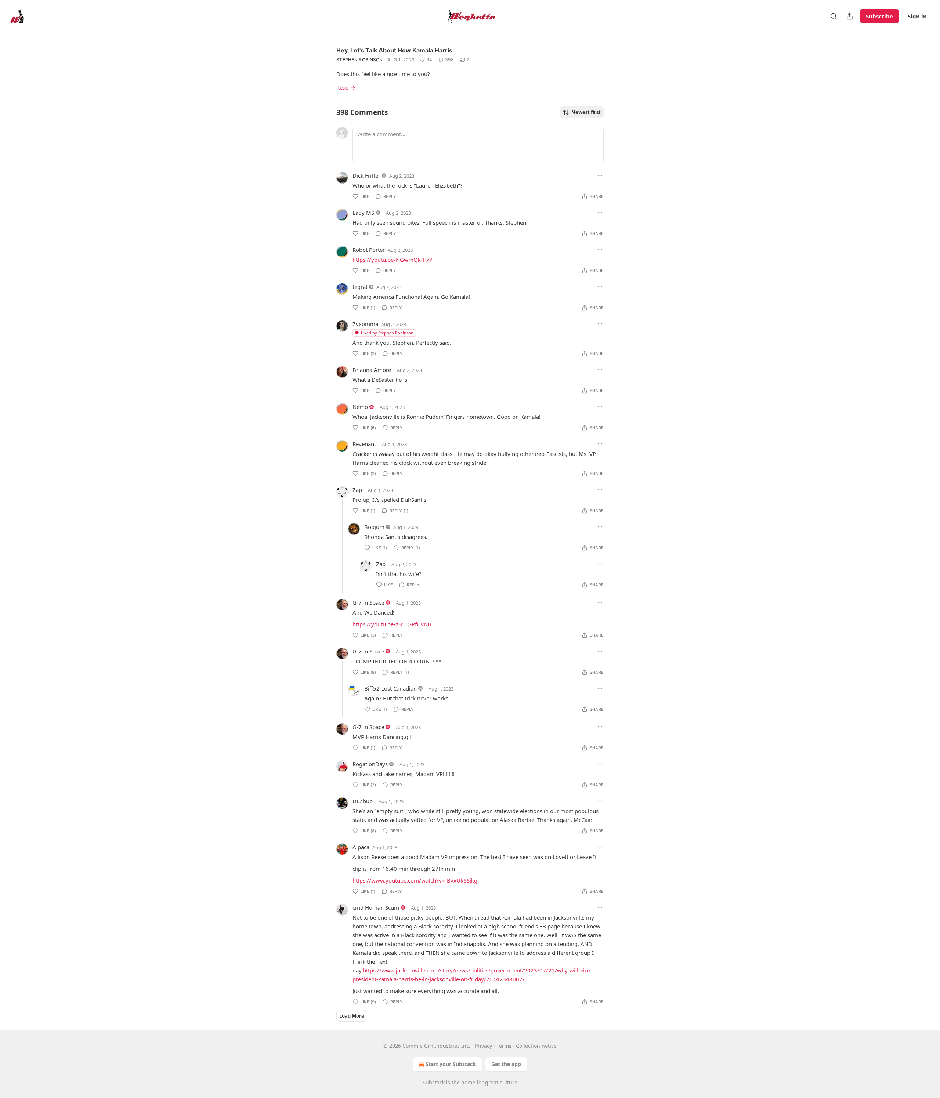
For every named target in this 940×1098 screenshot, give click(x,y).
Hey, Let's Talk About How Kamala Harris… (396, 50)
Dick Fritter (366, 175)
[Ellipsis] (600, 175)
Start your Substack (451, 1064)
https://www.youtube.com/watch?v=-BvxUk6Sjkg (414, 880)
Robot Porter (368, 249)
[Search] (833, 16)
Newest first (586, 112)
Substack (434, 1082)
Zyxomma (365, 323)
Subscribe (879, 16)
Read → (345, 87)
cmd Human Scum (375, 907)
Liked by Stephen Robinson (387, 333)
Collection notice (536, 1045)
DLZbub (362, 801)
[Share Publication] (849, 16)
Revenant (364, 443)
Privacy (483, 1045)
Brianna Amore (371, 369)
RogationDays (370, 764)
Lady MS (363, 212)
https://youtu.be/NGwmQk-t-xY (392, 259)
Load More (351, 1015)
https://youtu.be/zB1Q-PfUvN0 (391, 624)
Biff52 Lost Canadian (390, 688)
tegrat (360, 286)
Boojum (374, 526)
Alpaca (360, 847)
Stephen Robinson (359, 59)
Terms (503, 1045)
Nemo (360, 406)
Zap (357, 489)
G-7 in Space (368, 602)
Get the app (506, 1064)
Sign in (917, 16)
